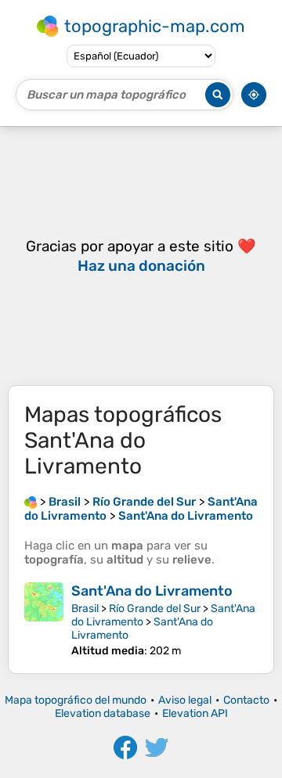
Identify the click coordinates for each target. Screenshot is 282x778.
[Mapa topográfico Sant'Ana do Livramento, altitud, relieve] (43, 619)
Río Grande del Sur (155, 608)
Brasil (85, 608)
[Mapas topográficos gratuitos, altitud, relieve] (30, 502)
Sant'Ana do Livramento (152, 591)
